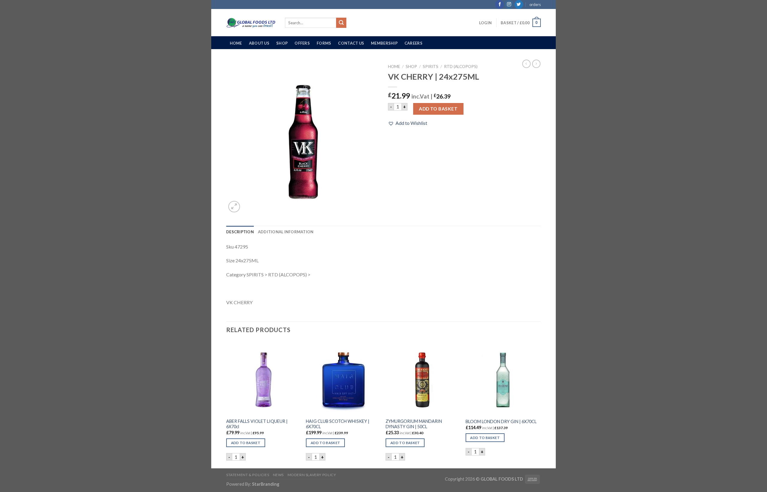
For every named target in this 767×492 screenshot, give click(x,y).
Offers (302, 43)
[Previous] (226, 404)
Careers (413, 43)
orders (535, 4)
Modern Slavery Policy (312, 475)
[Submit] (341, 23)
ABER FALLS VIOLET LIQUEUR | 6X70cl (257, 424)
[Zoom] (234, 207)
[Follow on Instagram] (509, 4)
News (278, 475)
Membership (384, 43)
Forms (324, 43)
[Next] (539, 404)
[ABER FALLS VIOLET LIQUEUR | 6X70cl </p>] (263, 378)
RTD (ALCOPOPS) (461, 66)
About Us (259, 43)
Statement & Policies (247, 475)
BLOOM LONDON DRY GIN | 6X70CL (501, 421)
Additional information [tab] (286, 231)
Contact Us (351, 43)
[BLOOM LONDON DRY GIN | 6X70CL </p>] (503, 378)
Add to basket (438, 108)
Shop (282, 43)
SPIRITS (430, 66)
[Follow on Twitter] (518, 4)
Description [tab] (240, 231)
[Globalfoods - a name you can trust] (251, 23)
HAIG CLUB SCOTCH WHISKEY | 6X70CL (337, 424)
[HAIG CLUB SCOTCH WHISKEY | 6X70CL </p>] (343, 378)
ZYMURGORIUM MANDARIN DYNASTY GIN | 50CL (414, 424)
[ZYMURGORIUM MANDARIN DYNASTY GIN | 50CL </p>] (423, 378)
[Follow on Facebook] (499, 4)
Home (236, 43)
